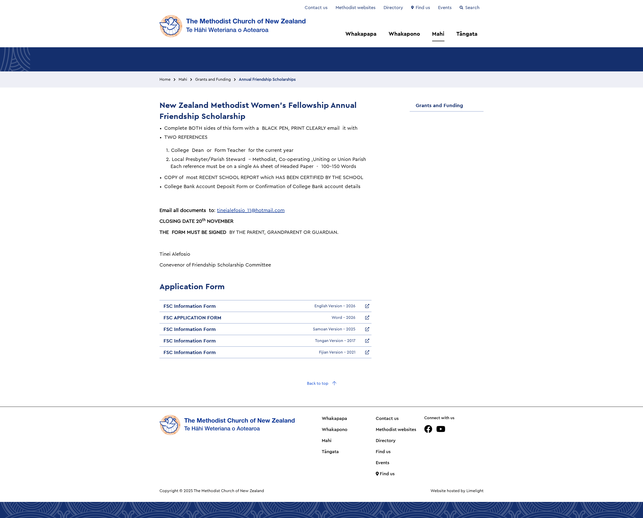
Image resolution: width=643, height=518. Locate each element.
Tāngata (466, 33)
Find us (423, 7)
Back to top (317, 383)
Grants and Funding (213, 79)
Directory (393, 7)
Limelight (475, 491)
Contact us (316, 7)
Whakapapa (361, 33)
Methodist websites (356, 7)
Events (445, 7)
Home (165, 79)
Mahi (438, 33)
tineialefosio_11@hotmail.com (251, 210)
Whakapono (404, 33)
